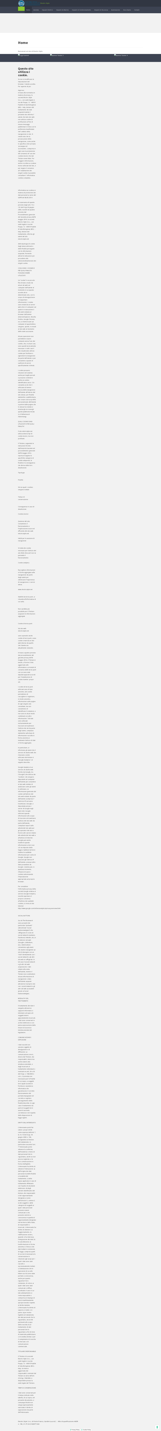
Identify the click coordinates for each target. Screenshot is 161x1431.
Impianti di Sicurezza (101, 10)
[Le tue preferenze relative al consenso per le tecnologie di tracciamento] (157, 1427)
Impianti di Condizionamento (81, 10)
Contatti (136, 10)
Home (28, 10)
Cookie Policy (87, 1429)
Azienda (36, 10)
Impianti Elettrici (47, 10)
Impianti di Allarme (62, 10)
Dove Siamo (127, 10)
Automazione (115, 10)
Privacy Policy (75, 1429)
